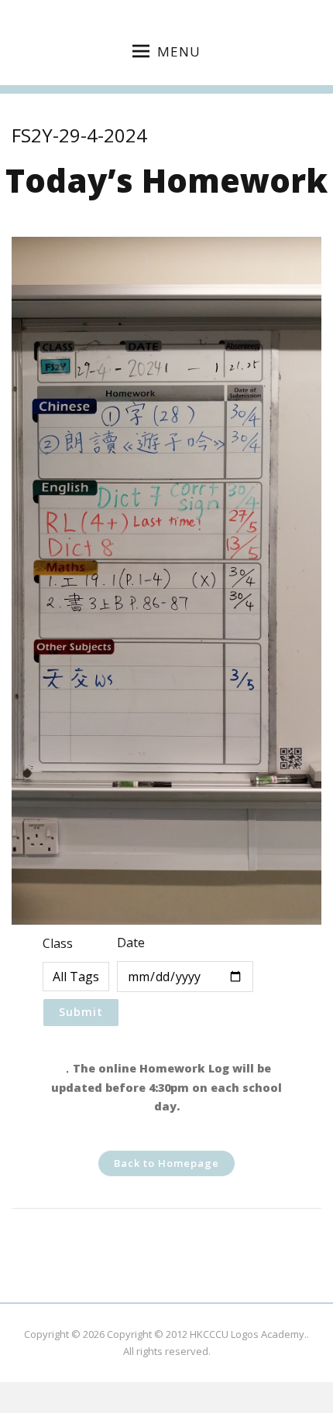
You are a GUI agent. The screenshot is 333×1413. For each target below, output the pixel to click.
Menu (179, 51)
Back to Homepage (166, 1163)
